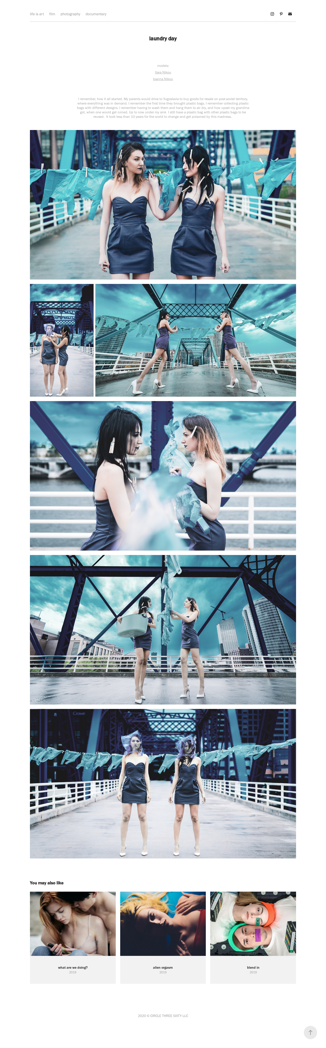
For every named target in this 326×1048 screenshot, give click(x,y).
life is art (37, 14)
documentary (96, 14)
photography (70, 14)
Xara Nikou (163, 72)
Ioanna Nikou (163, 79)
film (52, 14)
